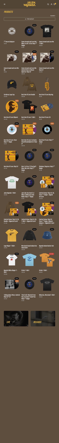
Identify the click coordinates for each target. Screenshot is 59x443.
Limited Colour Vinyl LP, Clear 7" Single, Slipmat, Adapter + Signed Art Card (46, 221)
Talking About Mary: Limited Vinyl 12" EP (12, 296)
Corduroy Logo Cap (9, 95)
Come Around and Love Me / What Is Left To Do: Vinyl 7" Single (29, 43)
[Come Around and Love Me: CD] (12, 58)
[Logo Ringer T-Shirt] (12, 235)
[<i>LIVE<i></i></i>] (16, 318)
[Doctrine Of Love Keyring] (47, 84)
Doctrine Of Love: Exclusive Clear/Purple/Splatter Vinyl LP (29, 142)
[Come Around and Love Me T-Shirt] (47, 31)
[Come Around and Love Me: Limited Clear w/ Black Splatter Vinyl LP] (29, 58)
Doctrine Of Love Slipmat (11, 117)
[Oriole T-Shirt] (29, 260)
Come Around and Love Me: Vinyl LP (46, 69)
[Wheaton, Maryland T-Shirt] (47, 284)
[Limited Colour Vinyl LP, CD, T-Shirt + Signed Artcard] (29, 209)
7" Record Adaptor (9, 42)
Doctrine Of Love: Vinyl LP (11, 166)
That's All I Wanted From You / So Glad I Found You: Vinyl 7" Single (28, 297)
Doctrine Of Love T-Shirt (28, 117)
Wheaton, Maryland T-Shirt (47, 295)
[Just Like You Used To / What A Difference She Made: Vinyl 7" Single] (29, 182)
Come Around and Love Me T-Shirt (46, 42)
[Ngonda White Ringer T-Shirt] (12, 260)
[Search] (48, 4)
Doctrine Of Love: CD (44, 117)
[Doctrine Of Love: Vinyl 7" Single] (47, 129)
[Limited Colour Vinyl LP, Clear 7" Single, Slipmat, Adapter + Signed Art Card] (47, 209)
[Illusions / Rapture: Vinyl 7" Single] (47, 156)
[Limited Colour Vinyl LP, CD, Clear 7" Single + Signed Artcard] (47, 182)
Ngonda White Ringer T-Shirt (10, 271)
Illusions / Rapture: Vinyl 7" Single (47, 167)
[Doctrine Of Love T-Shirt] (29, 107)
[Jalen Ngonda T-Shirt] (12, 182)
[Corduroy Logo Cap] (12, 84)
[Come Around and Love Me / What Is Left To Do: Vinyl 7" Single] (29, 31)
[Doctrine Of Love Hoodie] (29, 84)
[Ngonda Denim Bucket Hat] (47, 235)
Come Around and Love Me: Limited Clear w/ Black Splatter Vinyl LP (28, 70)
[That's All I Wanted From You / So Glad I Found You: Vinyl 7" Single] (29, 284)
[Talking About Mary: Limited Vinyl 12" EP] (12, 284)
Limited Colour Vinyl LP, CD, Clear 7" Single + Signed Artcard (46, 195)
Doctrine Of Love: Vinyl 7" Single (46, 141)
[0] (54, 4)
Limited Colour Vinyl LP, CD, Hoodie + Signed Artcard (11, 220)
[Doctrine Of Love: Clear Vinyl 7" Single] (12, 129)
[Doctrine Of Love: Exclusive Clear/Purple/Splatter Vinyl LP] (29, 129)
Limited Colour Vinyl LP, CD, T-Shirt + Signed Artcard (29, 220)
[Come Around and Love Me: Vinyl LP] (47, 58)
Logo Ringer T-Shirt (9, 246)
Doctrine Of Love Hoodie (28, 95)
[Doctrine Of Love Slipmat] (12, 107)
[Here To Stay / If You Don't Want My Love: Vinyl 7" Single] (29, 156)
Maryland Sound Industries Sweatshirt (29, 247)
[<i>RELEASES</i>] (43, 318)
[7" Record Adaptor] (12, 31)
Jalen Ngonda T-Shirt (10, 193)
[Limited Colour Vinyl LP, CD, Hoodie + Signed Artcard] (12, 209)
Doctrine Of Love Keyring (46, 95)
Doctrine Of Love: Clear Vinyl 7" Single (10, 141)
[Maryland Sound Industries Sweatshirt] (29, 235)
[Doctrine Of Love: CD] (47, 107)
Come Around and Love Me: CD (11, 69)
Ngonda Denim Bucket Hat (46, 246)
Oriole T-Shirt (25, 270)
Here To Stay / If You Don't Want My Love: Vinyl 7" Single (28, 168)
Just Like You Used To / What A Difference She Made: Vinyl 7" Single (27, 195)
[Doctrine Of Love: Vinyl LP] (12, 156)
